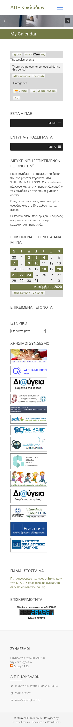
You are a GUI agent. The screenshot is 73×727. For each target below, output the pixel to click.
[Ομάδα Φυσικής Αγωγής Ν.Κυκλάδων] (28, 473)
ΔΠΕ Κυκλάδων (27, 7)
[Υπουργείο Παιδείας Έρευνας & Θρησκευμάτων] (28, 396)
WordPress (54, 722)
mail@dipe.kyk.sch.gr (27, 700)
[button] (4, 20)
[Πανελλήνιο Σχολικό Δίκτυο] (28, 417)
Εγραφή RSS (21, 666)
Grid (19, 55)
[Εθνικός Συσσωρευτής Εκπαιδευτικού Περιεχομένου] (28, 439)
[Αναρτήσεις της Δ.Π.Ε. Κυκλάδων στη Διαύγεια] (28, 379)
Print (17, 98)
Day (43, 54)
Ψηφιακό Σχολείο (21, 662)
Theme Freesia (21, 722)
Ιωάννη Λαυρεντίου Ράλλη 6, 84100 (37, 685)
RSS (33, 91)
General (23, 91)
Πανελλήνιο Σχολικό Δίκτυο (27, 657)
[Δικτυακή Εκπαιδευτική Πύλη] (28, 427)
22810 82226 (23, 693)
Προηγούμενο (22, 76)
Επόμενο (37, 76)
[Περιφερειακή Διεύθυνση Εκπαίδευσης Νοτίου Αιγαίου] (28, 408)
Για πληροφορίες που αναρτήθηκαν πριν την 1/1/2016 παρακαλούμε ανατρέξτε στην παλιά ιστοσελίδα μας (36, 583)
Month (28, 54)
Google (41, 91)
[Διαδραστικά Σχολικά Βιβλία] (28, 455)
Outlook (51, 91)
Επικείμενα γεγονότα (31, 307)
